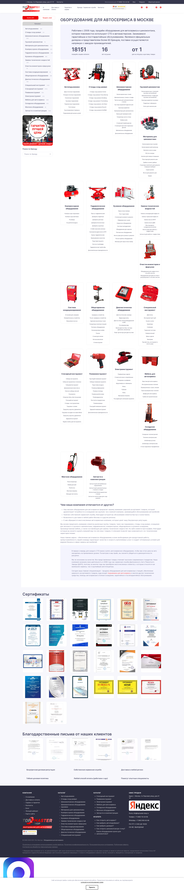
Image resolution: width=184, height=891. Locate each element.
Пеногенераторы (72, 481)
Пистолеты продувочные (98, 400)
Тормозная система (150, 330)
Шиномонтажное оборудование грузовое (73, 806)
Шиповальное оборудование (124, 130)
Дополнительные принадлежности (98, 250)
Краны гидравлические (97, 235)
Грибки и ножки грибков (150, 162)
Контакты (59, 2)
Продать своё (47, 18)
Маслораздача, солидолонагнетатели (150, 226)
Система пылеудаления (124, 226)
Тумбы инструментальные (150, 396)
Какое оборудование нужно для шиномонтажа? (109, 832)
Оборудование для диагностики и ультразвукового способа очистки (150, 276)
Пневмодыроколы (98, 397)
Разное (98, 333)
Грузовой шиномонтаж (35, 42)
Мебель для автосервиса (36, 100)
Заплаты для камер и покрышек (150, 156)
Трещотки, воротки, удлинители (72, 415)
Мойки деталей (72, 484)
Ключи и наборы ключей (72, 391)
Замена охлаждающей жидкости (150, 213)
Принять (92, 887)
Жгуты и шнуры (149, 153)
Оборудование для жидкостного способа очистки (150, 272)
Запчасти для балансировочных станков (98, 493)
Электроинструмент (34, 96)
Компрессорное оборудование (38, 49)
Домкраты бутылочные (97, 222)
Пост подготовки (124, 214)
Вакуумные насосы (72, 321)
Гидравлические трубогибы (98, 247)
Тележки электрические (150, 437)
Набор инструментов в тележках (72, 382)
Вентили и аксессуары (150, 150)
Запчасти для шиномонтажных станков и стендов (98, 488)
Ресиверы (72, 219)
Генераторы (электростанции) (98, 324)
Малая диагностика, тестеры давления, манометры (124, 328)
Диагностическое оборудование (37, 80)
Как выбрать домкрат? (105, 826)
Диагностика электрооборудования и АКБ (124, 321)
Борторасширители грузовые (150, 100)
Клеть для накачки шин (149, 106)
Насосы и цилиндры (98, 244)
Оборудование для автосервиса (53, 840)
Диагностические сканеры (123, 315)
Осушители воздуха (72, 222)
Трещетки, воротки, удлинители (72, 409)
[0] (158, 8)
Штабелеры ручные (149, 440)
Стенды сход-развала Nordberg (98, 98)
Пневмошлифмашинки (98, 388)
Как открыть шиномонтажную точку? (111, 829)
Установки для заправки (72, 315)
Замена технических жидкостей (37, 61)
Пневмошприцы (97, 403)
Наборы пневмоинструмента (98, 382)
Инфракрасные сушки (124, 220)
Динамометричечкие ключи (72, 388)
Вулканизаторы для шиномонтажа (123, 111)
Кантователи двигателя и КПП (98, 232)
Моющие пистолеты (72, 494)
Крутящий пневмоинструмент (98, 378)
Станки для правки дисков (124, 123)
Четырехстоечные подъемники (72, 95)
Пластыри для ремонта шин (150, 159)
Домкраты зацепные (98, 225)
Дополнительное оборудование (124, 133)
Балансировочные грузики (149, 144)
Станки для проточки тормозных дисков (124, 126)
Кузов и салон (150, 321)
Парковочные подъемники (71, 104)
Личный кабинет (32, 811)
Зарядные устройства (98, 315)
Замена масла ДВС (149, 222)
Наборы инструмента (72, 378)
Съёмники (150, 327)
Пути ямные (72, 107)
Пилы (123, 392)
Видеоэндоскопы (124, 318)
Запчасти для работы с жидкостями (150, 234)
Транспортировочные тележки (150, 390)
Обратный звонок (154, 2)
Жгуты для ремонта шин (150, 173)
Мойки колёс (124, 120)
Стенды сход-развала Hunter (98, 91)
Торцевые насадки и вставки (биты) (72, 412)
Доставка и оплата (55, 8)
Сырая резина (150, 169)
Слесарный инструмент (36, 89)
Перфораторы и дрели (124, 374)
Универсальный (149, 333)
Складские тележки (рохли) (150, 434)
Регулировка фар (124, 325)
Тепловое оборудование (98, 327)
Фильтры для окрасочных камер (124, 241)
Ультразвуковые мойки (97, 330)
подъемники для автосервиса (119, 573)
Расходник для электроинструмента (124, 398)
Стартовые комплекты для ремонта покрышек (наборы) (150, 165)
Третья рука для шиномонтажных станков (124, 101)
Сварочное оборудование (124, 223)
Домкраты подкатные (98, 216)
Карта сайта (30, 814)
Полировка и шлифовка (123, 380)
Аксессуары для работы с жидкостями (150, 230)
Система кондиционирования (38, 72)
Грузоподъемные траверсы (72, 110)
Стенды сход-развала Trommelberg (98, 101)
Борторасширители (124, 107)
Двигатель (150, 315)
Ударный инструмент (72, 418)
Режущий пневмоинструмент (98, 406)
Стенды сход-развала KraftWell (98, 110)
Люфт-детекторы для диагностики (124, 332)
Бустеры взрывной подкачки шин (124, 104)
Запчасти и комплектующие (38, 111)
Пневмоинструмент (34, 92)
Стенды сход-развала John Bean (98, 104)
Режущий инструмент (72, 400)
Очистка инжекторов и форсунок (38, 67)
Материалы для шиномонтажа (38, 45)
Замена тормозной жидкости (150, 216)
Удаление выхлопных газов (98, 321)
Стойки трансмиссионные (98, 229)
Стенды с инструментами (72, 403)
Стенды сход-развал (34, 32)
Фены (124, 386)
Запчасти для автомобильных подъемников (98, 484)
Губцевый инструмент (72, 385)
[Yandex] (144, 806)
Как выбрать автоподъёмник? (108, 823)
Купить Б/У (30, 18)
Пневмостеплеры (98, 391)
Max (134, 2)
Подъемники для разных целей (72, 113)
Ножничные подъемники (72, 98)
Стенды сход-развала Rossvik (98, 107)
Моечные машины (72, 491)
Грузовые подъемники (72, 101)
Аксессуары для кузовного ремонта (124, 235)
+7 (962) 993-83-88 (142, 820)
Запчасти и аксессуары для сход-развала (98, 497)
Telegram (142, 2)
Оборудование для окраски (124, 229)
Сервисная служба (89, 7)
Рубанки (124, 389)
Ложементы (72, 394)
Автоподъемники (33, 29)
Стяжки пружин (97, 342)
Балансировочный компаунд (150, 147)
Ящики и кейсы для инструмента (72, 421)
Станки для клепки (98, 336)
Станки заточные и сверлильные (124, 377)
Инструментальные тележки (150, 384)
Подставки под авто (98, 241)
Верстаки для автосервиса (149, 381)
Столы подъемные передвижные (150, 446)
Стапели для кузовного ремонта (124, 217)
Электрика (150, 339)
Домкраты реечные (97, 219)
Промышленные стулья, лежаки (150, 387)
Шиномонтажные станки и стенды (123, 97)
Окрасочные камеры (124, 211)
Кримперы (150, 324)
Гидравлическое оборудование (39, 53)
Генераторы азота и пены (124, 117)
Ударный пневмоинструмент (98, 409)
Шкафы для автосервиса (150, 393)
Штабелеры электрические (150, 443)
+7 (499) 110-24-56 (123, 2)
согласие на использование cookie (92, 882)
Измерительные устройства (72, 318)
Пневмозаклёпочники (98, 394)
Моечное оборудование (35, 107)
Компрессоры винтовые (72, 216)
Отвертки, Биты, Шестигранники (72, 397)
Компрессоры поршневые (72, 213)
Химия (150, 176)
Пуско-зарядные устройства (98, 318)
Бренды (80, 7)
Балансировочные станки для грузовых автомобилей (150, 92)
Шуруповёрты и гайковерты (124, 383)
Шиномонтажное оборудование (37, 37)
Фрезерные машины (124, 395)
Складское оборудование (36, 103)
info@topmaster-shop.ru (141, 813)
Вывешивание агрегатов (98, 238)
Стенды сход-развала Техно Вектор (98, 95)
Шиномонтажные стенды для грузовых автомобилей (150, 96)
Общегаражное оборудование (38, 76)
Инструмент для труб (150, 318)
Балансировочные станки (124, 94)
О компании (46, 8)
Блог (27, 808)
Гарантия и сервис (68, 8)
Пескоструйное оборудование (123, 238)
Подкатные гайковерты (149, 103)
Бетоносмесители (98, 339)
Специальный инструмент (37, 85)
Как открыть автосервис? (106, 820)
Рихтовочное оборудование (124, 232)
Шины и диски (150, 336)
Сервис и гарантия (33, 803)
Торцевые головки (72, 406)
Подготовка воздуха (98, 385)
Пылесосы (72, 488)
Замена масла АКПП (150, 219)
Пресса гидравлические (98, 213)
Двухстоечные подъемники (72, 91)
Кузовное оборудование (36, 56)
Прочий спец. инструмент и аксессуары (150, 343)
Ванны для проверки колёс (123, 114)
